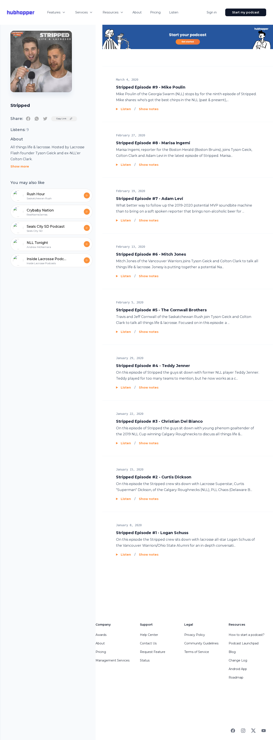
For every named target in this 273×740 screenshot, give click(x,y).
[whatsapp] (36, 118)
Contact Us (148, 643)
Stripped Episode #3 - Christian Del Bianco (159, 421)
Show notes (148, 109)
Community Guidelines (201, 643)
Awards (101, 635)
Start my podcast (245, 12)
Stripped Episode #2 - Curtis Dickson (153, 477)
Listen (173, 12)
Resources (110, 12)
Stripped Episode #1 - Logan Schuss (152, 532)
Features (53, 12)
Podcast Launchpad (243, 643)
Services (81, 12)
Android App (238, 669)
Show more (19, 166)
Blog (232, 652)
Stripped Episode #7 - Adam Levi (149, 198)
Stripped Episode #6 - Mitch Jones (151, 254)
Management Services (112, 660)
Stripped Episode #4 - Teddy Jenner (153, 365)
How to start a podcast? (246, 635)
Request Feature (152, 652)
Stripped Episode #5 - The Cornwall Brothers (161, 310)
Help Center (149, 635)
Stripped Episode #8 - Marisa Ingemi (153, 143)
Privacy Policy (194, 635)
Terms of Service (196, 652)
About (137, 12)
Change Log (238, 660)
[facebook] (28, 118)
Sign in (212, 12)
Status (145, 660)
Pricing (155, 12)
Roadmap (236, 677)
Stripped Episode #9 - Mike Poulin (150, 87)
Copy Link (61, 118)
